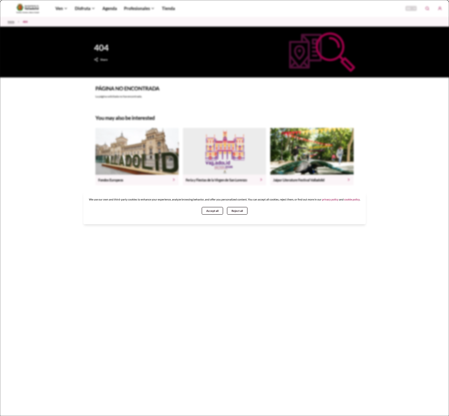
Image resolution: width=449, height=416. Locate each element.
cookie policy (352, 199)
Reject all (237, 210)
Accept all (212, 210)
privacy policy (330, 199)
